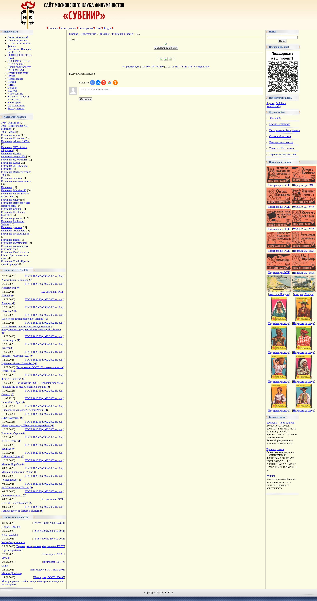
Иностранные (68, 28)
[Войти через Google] (109, 82)
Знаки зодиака (9, 534)
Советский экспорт (280, 136)
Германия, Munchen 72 (13, 190)
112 (172, 66)
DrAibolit (281, 103)
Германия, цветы (10, 239)
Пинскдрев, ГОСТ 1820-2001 (47, 569)
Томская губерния (11, 433)
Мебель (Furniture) (11, 573)
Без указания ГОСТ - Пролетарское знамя (40, 367)
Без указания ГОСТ (52, 291)
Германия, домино (11, 227)
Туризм (5, 348)
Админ (270, 103)
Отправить (85, 99)
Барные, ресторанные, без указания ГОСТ (40, 546)
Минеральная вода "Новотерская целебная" (26, 425)
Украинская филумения (282, 154)
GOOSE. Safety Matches (14, 503)
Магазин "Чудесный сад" (15, 355)
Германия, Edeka (10, 162)
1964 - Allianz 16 (10, 122)
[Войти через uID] (92, 82)
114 (181, 66)
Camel (4, 565)
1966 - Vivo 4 (8, 131)
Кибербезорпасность (13, 542)
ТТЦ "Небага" (9, 441)
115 (185, 66)
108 (153, 66)
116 (190, 66)
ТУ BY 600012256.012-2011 (48, 523)
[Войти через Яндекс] (103, 82)
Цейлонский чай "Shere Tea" (17, 363)
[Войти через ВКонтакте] (98, 82)
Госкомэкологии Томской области (20, 510)
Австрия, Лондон (279, 294)
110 (162, 66)
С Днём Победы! (10, 526)
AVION (5, 295)
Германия (6, 187)
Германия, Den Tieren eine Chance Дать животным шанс (15, 255)
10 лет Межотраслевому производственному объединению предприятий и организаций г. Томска (31, 328)
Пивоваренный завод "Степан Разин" (22, 410)
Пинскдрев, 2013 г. (53, 554)
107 (148, 66)
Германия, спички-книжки (16, 181)
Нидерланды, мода (278, 323)
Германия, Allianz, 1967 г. (15, 141)
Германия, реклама (11, 218)
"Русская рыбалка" (12, 550)
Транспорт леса (275, 449)
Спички (5, 394)
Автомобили (8, 287)
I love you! (7, 311)
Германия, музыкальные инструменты (14, 247)
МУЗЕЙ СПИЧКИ (279, 124)
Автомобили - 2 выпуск (14, 280)
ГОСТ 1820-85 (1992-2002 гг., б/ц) (44, 276)
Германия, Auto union (13, 230)
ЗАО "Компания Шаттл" (15, 487)
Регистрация (86, 28)
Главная (53, 28)
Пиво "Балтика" (10, 417)
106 (143, 66)
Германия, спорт (10, 199)
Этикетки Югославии (281, 148)
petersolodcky (273, 106)
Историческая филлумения (284, 130)
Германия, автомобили (14, 242)
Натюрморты (8, 340)
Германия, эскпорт (11, 178)
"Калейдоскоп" (9, 479)
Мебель (5, 557)
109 (157, 66)
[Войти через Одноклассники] (115, 82)
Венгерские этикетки (281, 142)
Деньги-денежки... (11, 495)
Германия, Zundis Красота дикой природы (15, 263)
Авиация (6, 303)
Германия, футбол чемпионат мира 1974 (13, 155)
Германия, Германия (12, 138)
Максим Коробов (11, 464)
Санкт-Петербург (11, 402)
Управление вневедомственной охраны (23, 386)
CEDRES (6, 371)
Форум (107, 28)
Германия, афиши (11, 208)
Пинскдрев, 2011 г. (53, 561)
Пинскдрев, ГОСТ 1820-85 (49, 577)
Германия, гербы (10, 135)
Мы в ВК (275, 117)
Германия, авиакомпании (15, 233)
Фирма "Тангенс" (11, 379)
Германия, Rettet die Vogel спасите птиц (15, 204)
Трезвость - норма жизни (280, 422)
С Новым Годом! (10, 456)
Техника (6, 448)
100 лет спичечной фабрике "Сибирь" (22, 318)
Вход (98, 28)
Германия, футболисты (14, 159)
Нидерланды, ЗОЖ (279, 185)
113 (176, 66)
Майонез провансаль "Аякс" (17, 472)
